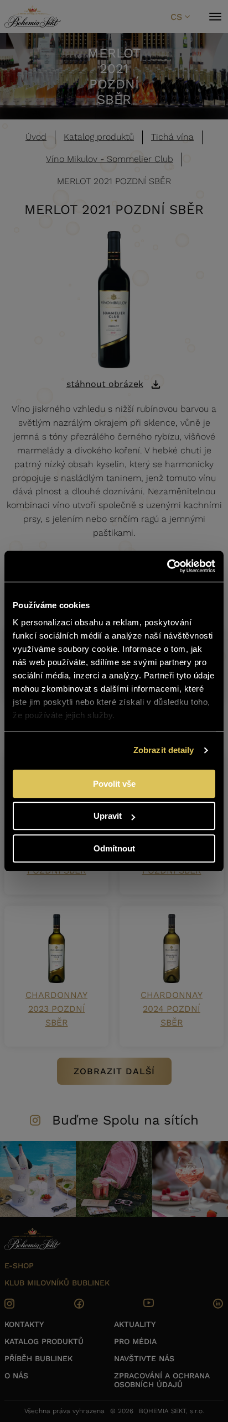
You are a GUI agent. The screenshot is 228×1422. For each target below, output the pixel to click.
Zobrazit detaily (163, 750)
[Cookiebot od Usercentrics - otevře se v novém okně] (166, 566)
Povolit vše (114, 783)
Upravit (108, 815)
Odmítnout (114, 848)
